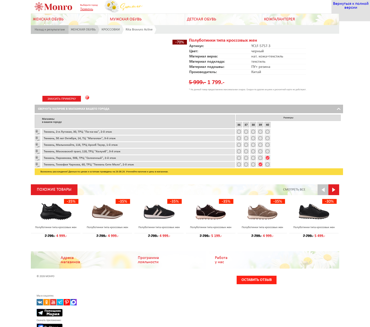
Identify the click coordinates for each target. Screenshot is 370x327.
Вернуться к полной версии (351, 6)
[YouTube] (53, 302)
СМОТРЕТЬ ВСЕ (294, 189)
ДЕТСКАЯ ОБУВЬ (201, 19)
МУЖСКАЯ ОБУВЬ (126, 19)
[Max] (73, 302)
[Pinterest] (67, 302)
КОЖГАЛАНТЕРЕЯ (279, 19)
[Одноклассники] (46, 302)
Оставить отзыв (256, 280)
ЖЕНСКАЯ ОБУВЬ (48, 19)
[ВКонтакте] (40, 302)
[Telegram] (60, 302)
